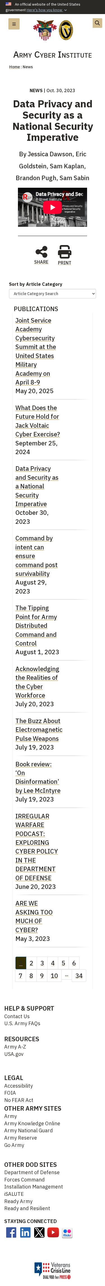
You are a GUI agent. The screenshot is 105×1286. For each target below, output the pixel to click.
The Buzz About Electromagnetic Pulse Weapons (38, 729)
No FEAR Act (18, 1100)
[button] (47, 10)
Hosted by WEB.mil (50, 1255)
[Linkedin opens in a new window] (25, 1232)
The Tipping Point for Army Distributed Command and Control (36, 625)
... (66, 974)
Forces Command (24, 1179)
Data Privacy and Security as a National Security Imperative (37, 486)
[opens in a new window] (11, 1232)
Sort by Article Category (35, 284)
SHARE (41, 261)
